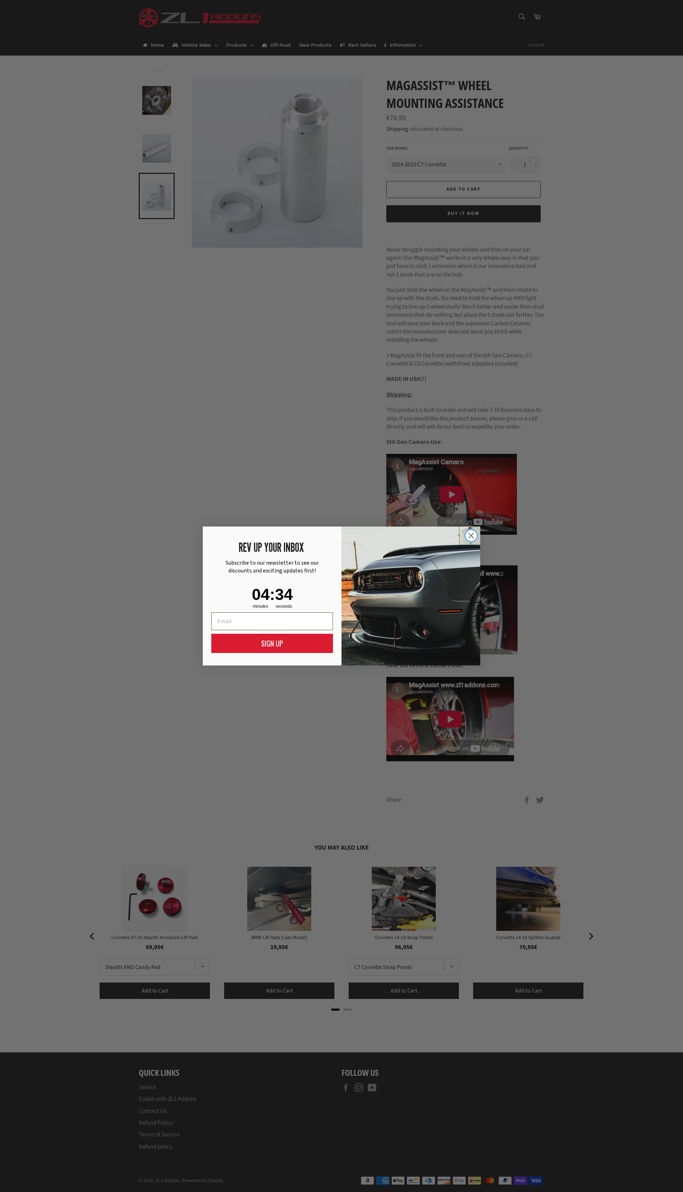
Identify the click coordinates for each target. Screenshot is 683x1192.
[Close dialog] (471, 535)
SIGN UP (272, 643)
